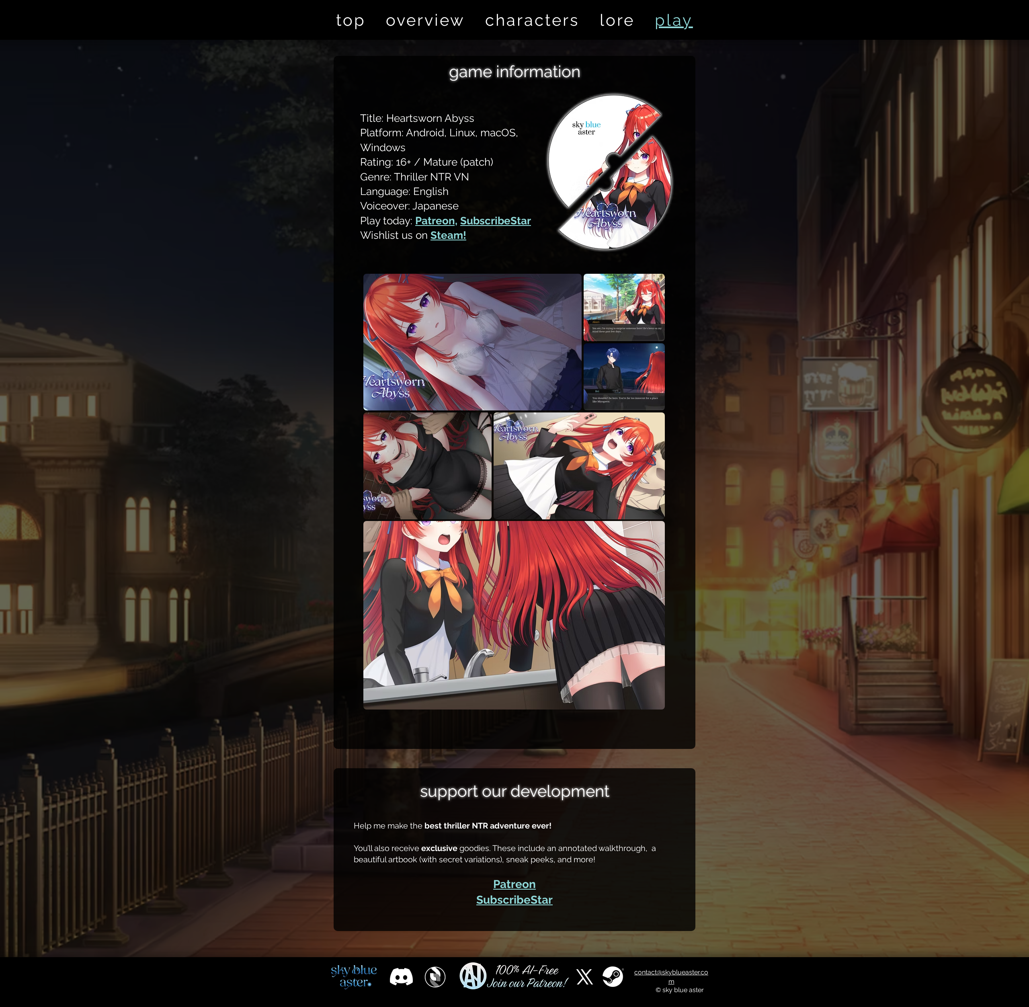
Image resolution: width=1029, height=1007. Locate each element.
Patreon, (436, 221)
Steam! (448, 235)
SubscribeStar (495, 221)
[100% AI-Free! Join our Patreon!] (514, 977)
